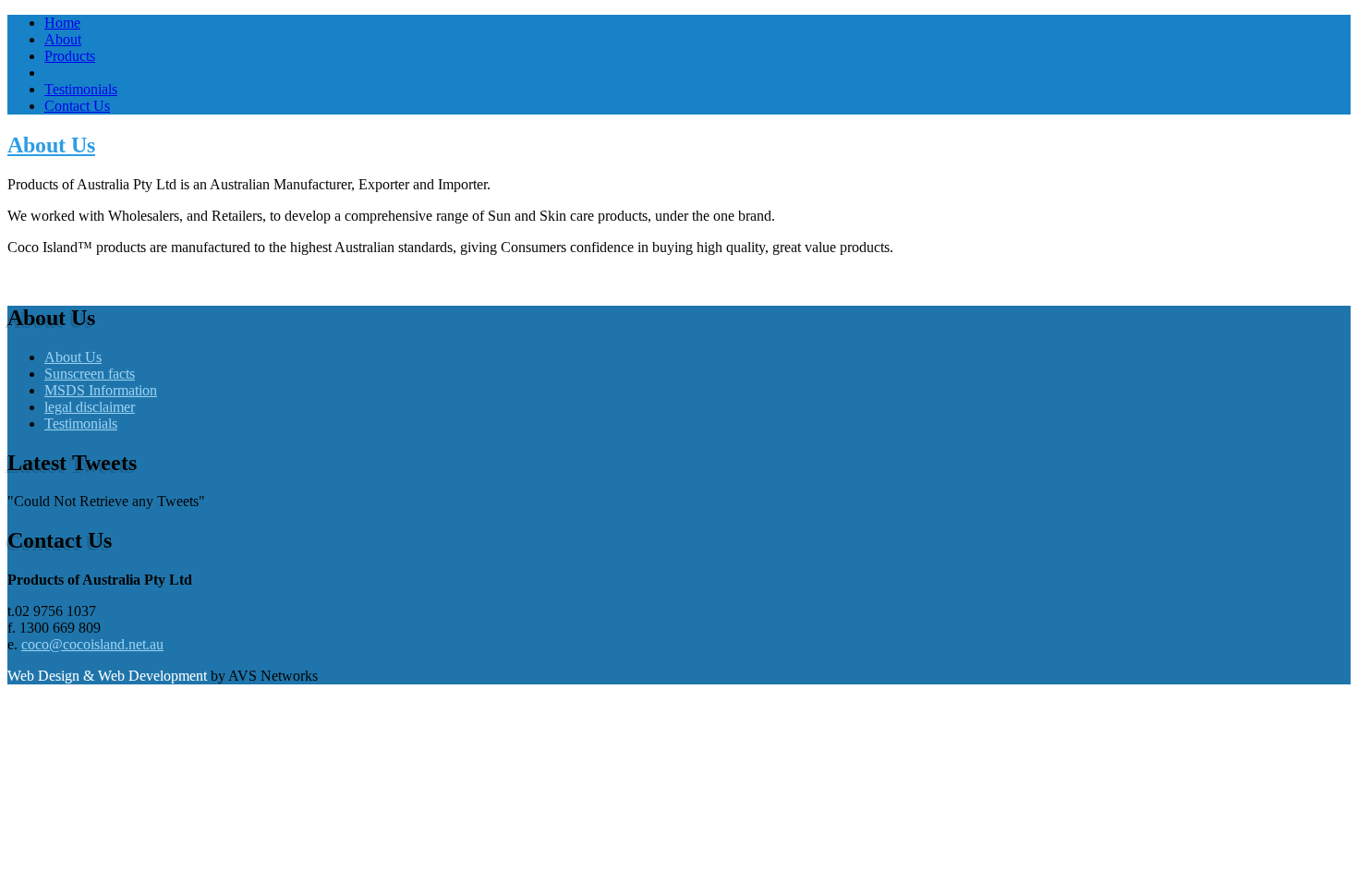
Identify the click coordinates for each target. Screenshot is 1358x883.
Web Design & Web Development (109, 675)
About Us (51, 145)
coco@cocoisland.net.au (92, 644)
